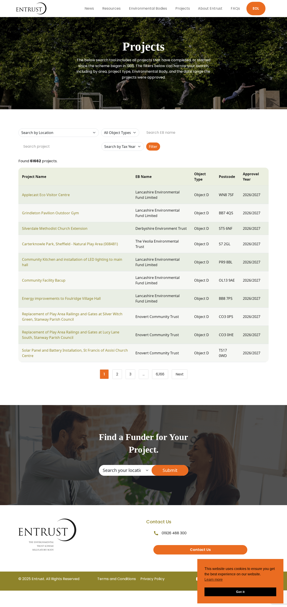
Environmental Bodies (148, 8)
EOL (256, 8)
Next (180, 374)
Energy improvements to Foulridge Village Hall (61, 298)
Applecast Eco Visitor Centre (46, 194)
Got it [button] (240, 592)
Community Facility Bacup (43, 280)
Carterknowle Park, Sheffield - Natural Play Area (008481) (70, 243)
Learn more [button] (213, 579)
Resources (111, 8)
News (89, 8)
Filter (153, 146)
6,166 (162, 375)
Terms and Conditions (116, 578)
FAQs (235, 8)
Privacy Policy (152, 578)
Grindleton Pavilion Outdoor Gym (50, 212)
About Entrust (210, 8)
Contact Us (200, 549)
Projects (182, 8)
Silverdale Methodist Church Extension (54, 228)
